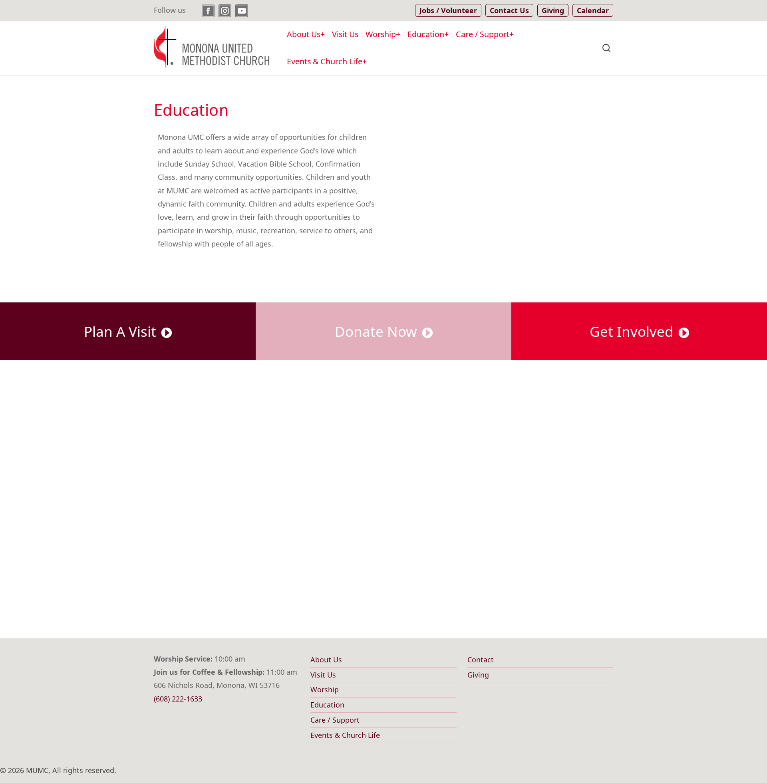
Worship (381, 34)
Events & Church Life (324, 61)
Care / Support (482, 34)
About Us (303, 34)
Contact (480, 659)
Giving (478, 675)
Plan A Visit (122, 331)
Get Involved (633, 331)
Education (425, 34)
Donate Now (378, 331)
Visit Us (345, 34)
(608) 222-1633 (178, 699)
